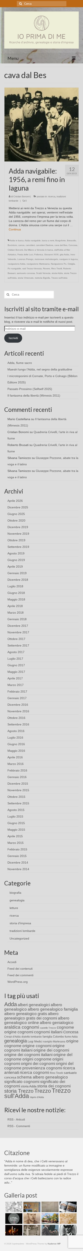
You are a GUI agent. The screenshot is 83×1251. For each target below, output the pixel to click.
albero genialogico (56, 1022)
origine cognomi (37, 1045)
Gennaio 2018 (17, 619)
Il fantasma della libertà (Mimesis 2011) (33, 395)
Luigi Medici (35, 1041)
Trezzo (42, 1091)
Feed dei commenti (20, 975)
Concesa (73, 245)
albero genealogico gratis (25, 1014)
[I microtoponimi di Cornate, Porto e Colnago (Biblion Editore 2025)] (49, 1207)
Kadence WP (54, 1244)
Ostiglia (71, 264)
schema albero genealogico (42, 1077)
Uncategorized (19, 938)
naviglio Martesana (54, 1041)
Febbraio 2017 (17, 691)
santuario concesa (26, 273)
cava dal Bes (60, 245)
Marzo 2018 (15, 612)
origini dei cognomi (38, 1063)
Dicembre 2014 (17, 862)
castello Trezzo (48, 1028)
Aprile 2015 (15, 836)
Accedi (11, 962)
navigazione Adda (16, 264)
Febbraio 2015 (17, 849)
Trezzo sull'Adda (59, 278)
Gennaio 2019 (17, 573)
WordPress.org (17, 981)
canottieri (30, 245)
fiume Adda (71, 1036)
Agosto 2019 (15, 553)
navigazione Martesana (38, 264)
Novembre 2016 (18, 711)
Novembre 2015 (18, 790)
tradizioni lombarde (22, 931)
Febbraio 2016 (17, 770)
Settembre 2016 (18, 724)
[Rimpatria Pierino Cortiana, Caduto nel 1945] (31, 1218)
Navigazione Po (58, 264)
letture (14, 908)
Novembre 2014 (18, 869)
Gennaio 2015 (17, 856)
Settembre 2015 (18, 803)
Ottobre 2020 (16, 520)
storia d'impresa (20, 923)
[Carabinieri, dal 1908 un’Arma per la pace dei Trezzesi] (68, 1230)
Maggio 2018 (16, 599)
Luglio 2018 (15, 586)
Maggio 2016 (16, 750)
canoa (21, 245)
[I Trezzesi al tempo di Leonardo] (68, 1218)
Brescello (71, 240)
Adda (10, 1004)
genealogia (17, 900)
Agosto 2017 (15, 652)
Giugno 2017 (16, 665)
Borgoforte (60, 240)
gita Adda (64, 254)
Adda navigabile (33, 240)
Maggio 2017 (16, 671)
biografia (15, 892)
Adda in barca (17, 240)
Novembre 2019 (18, 533)
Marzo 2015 (15, 842)
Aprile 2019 (15, 566)
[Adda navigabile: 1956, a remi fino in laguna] (41, 124)
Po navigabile (14, 268)
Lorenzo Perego (25, 259)
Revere (46, 268)
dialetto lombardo (31, 1036)
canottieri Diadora (44, 245)
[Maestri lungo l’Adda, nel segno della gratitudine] (31, 1207)
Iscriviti (13, 338)
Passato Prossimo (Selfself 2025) (29, 389)
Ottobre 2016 (16, 717)
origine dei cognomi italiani (28, 1054)
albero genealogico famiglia (53, 1009)
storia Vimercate (26, 278)
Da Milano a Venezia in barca (38, 250)
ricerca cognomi (34, 1072)
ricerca (51, 196)
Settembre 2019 (18, 546)
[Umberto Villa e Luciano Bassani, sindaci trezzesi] (49, 1230)
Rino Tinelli (56, 268)
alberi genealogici (34, 1005)
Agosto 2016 (15, 731)
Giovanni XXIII (51, 254)
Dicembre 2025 (17, 507)
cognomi (25, 1032)
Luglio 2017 (15, 658)
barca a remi (48, 240)
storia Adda (57, 273)
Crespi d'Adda (12, 1036)
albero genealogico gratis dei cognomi (31, 1016)
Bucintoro (12, 245)
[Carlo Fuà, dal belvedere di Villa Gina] (49, 1218)
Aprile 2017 (15, 678)
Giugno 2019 (16, 560)
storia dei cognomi (54, 1086)
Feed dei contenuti (20, 968)
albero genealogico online (36, 1020)
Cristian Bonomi (21, 196)
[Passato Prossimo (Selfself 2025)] (68, 1207)
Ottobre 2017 (16, 639)
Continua (15, 229)
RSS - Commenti (18, 1126)
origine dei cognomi (51, 1050)
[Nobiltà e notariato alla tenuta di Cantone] (31, 1230)
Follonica (38, 254)
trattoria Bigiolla (42, 278)
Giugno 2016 (16, 744)
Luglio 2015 (15, 816)
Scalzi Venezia (43, 273)
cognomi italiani (48, 1032)
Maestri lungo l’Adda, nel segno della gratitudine (39, 369)
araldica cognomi (21, 1027)
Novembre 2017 (18, 632)
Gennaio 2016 (17, 777)
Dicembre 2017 (17, 625)
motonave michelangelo (46, 259)
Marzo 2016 (15, 764)
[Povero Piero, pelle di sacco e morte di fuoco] (13, 1230)
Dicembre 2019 (17, 527)
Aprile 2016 (15, 757)
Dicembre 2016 (17, 704)
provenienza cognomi (42, 1068)
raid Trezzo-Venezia (32, 268)
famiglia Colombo (53, 1036)
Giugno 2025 (16, 514)
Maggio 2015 (16, 829)
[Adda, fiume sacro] (13, 1207)
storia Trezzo (18, 1091)
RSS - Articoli (16, 1119)
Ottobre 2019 (16, 540)
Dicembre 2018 (17, 579)
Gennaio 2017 (17, 698)
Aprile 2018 (15, 606)
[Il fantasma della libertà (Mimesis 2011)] (13, 1218)
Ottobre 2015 (16, 796)
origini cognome (37, 1059)
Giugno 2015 (16, 823)
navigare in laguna (68, 259)
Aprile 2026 (15, 500)
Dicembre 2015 (17, 783)
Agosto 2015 (15, 810)
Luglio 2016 (15, 737)
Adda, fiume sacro (19, 363)
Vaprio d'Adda (37, 1097)
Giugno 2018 (16, 593)
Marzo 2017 (15, 685)
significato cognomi (21, 1081)
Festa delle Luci (25, 254)
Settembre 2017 (18, 645)
